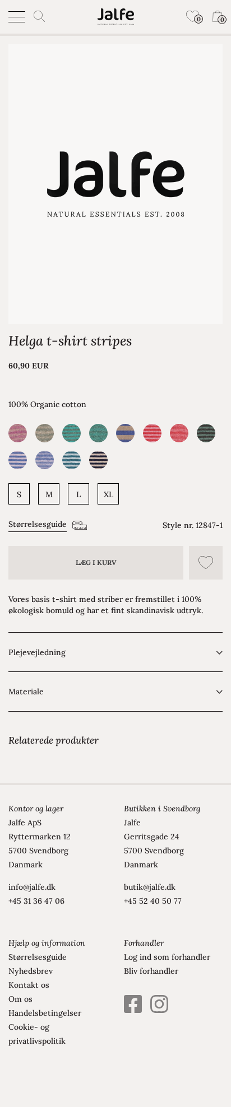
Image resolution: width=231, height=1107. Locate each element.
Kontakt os (28, 985)
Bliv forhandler (151, 971)
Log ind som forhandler (167, 957)
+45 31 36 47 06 (36, 901)
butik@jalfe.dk (149, 887)
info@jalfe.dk (32, 887)
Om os (20, 999)
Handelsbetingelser (44, 1013)
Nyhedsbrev (30, 971)
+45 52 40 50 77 (153, 901)
